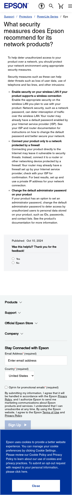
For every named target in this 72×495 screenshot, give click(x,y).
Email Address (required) (21, 353)
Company (12, 333)
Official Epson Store (19, 323)
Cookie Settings (46, 450)
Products (11, 302)
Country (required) (17, 368)
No (17, 263)
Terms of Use (50, 412)
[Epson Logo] (16, 6)
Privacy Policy (13, 415)
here (24, 471)
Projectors (25, 16)
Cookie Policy (37, 455)
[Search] (51, 6)
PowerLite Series (47, 16)
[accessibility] (41, 6)
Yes (18, 259)
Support (9, 16)
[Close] (36, 486)
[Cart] (61, 6)
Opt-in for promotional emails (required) (34, 387)
